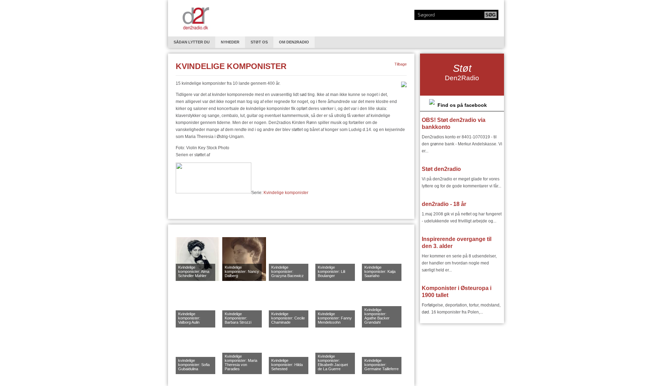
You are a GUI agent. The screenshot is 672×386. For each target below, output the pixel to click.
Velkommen (195, 18)
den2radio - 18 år (444, 204)
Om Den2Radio (294, 42)
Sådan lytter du (192, 42)
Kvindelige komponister (285, 192)
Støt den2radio (441, 169)
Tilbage (400, 64)
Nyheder (230, 42)
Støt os (259, 42)
